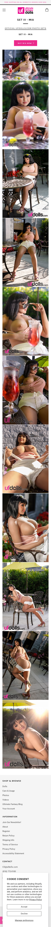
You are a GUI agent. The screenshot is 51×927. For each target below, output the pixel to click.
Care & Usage (8, 791)
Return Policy (8, 835)
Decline (24, 913)
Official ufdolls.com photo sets (25, 28)
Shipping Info (8, 840)
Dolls (4, 786)
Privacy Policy (35, 899)
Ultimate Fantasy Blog (12, 804)
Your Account (8, 808)
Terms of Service (10, 844)
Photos (5, 795)
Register (6, 831)
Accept (24, 907)
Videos (5, 800)
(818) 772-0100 (9, 871)
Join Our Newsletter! (11, 822)
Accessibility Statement (13, 853)
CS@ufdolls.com (10, 867)
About (5, 827)
